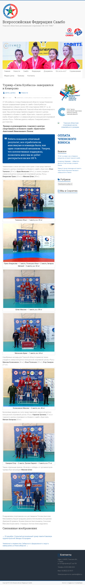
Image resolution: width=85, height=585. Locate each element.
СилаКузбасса (28, 97)
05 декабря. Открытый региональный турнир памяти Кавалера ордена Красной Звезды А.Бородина (27, 537)
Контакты (31, 76)
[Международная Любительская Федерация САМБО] (78, 29)
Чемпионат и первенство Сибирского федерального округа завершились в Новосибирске (26, 545)
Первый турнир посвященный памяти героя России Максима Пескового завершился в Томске (69, 170)
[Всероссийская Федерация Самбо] (10, 4)
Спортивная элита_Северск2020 (42, 97)
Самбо (26, 71)
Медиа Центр (9, 76)
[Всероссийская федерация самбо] (69, 29)
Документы (48, 71)
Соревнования (75, 71)
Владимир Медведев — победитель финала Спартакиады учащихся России (68, 163)
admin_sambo (10, 93)
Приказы (21, 76)
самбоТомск (20, 97)
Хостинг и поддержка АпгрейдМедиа (72, 583)
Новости (16, 71)
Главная (7, 71)
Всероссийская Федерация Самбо (34, 21)
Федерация (36, 71)
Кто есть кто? (61, 71)
